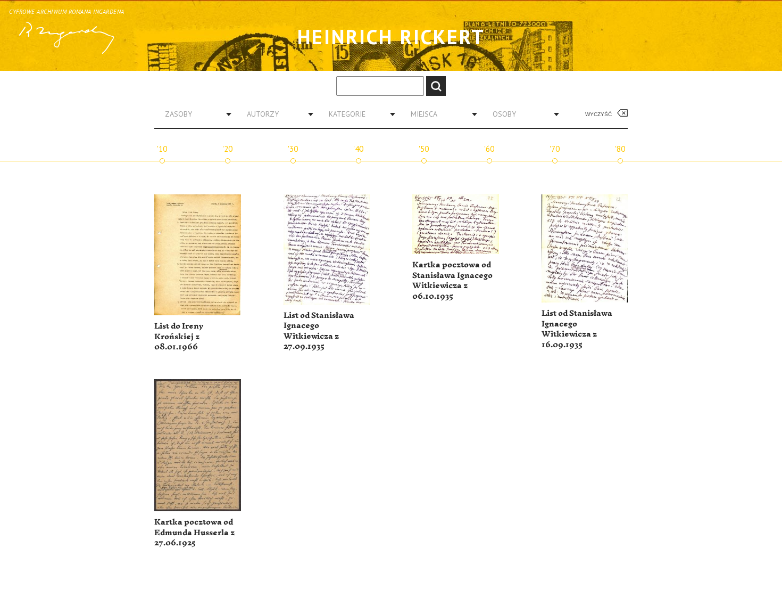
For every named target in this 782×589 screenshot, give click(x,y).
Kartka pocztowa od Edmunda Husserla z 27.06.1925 (194, 532)
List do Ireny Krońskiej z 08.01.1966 (178, 336)
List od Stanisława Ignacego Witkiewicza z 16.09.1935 (577, 329)
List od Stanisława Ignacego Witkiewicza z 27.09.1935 (319, 331)
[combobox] (194, 114)
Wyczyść (598, 114)
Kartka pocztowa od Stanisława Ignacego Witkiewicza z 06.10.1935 (452, 281)
